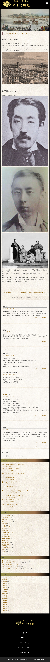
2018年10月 (4, 610)
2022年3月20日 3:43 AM (9, 332)
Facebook (26, 638)
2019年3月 (4, 600)
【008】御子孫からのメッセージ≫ (15, 34)
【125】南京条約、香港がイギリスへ (11, 482)
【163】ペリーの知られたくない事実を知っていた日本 (15, 491)
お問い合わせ (25, 653)
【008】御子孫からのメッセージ (10, 564)
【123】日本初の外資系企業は (9, 477)
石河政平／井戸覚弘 (7, 547)
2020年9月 (4, 578)
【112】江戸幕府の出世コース (9, 486)
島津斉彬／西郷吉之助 (7, 532)
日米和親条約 (5, 540)
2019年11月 (4, 585)
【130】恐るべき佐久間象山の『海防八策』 (12, 495)
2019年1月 (4, 604)
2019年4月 (4, 598)
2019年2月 (4, 602)
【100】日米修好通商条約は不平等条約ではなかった (15, 464)
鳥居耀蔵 (4, 551)
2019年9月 (4, 589)
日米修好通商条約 (9, 466)
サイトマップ (25, 643)
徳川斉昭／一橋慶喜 (7, 536)
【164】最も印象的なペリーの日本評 (11, 468)
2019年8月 (4, 591)
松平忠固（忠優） (6, 544)
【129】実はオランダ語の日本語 (10, 504)
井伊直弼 (4, 525)
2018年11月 (4, 608)
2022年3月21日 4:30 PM (8, 308)
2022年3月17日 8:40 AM (9, 374)
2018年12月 (4, 606)
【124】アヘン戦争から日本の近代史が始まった (14, 500)
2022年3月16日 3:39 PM (8, 355)
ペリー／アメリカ (9, 470)
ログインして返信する (40, 317)
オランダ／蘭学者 (9, 506)
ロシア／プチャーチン (7, 521)
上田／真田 (4, 523)
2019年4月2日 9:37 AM (8, 396)
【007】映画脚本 (6, 292)
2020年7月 (4, 581)
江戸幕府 (7, 475)
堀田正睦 (4, 528)
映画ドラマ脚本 (5, 542)
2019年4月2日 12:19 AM (9, 429)
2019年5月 (4, 597)
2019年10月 (4, 587)
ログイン (16, 456)
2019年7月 (4, 593)
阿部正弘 (4, 549)
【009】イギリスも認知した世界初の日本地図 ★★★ (34, 292)
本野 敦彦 (5, 394)
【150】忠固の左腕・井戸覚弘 (9, 561)
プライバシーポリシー (25, 648)
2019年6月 (4, 595)
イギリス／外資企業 (10, 479)
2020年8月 (4, 579)
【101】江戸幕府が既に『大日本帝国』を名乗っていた (15, 473)
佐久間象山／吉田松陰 (10, 497)
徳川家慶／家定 (5, 534)
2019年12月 (4, 583)
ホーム (25, 633)
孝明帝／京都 (5, 530)
